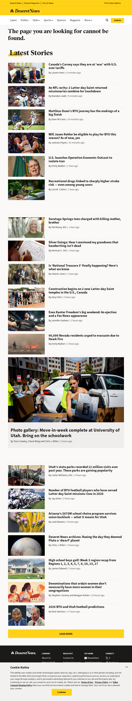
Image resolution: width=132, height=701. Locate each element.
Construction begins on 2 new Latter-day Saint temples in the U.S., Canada (81, 291)
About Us (46, 658)
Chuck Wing (34, 441)
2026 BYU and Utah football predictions (76, 607)
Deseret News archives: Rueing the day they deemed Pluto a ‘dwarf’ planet (85, 539)
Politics (24, 20)
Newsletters (93, 658)
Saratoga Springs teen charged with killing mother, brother (85, 221)
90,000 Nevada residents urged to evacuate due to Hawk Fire (84, 337)
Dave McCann (59, 119)
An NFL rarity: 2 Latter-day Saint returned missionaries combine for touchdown (78, 89)
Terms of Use (87, 682)
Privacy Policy (101, 682)
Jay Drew (56, 498)
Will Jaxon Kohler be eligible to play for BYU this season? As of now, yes (82, 136)
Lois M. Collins (59, 189)
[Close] (126, 667)
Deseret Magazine (31, 3)
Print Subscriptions (112, 3)
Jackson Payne (59, 142)
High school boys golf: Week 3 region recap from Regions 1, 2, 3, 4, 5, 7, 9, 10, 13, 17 (82, 562)
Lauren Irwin (58, 72)
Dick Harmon (58, 611)
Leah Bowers (58, 521)
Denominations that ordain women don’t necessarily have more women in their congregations (77, 587)
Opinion (61, 20)
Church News (47, 3)
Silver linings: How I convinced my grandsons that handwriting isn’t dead (83, 244)
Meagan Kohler (82, 595)
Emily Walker (58, 166)
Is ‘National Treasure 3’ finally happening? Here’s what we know (83, 267)
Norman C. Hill (59, 250)
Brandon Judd (59, 96)
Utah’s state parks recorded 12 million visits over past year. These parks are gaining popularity (83, 469)
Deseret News (15, 3)
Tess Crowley (20, 441)
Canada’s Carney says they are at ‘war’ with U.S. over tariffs (83, 66)
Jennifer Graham (60, 320)
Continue (61, 692)
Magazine (75, 20)
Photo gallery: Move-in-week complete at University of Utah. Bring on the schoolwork (65, 433)
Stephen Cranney (60, 595)
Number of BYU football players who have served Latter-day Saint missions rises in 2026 (83, 492)
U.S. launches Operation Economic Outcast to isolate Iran (80, 159)
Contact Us (68, 658)
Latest (13, 20)
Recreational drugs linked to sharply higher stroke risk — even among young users (84, 183)
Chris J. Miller (51, 441)
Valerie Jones (58, 273)
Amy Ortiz (56, 297)
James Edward (59, 568)
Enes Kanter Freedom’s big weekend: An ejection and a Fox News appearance (83, 314)
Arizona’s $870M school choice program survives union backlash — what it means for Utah (82, 515)
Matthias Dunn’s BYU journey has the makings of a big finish (84, 113)
